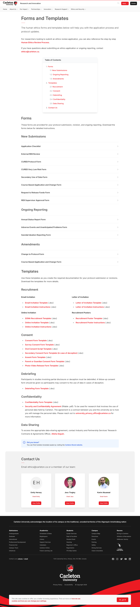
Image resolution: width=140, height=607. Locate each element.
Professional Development (17, 542)
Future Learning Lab (46, 550)
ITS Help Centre (71, 550)
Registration (70, 548)
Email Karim (104, 496)
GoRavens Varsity (122, 539)
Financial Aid (13, 545)
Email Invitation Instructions (37, 307)
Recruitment (58, 87)
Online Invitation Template (37, 322)
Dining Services (97, 548)
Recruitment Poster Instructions (90, 322)
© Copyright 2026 (81, 584)
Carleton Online (45, 548)
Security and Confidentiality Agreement (43, 406)
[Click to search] (118, 3)
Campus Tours (13, 548)
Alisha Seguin (58, 434)
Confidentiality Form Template (38, 402)
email (26, 559)
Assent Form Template (35, 357)
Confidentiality (59, 99)
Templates (52, 83)
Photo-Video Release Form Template (41, 366)
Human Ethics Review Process (35, 42)
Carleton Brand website (73, 445)
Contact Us (52, 108)
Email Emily (36, 496)
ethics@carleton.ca (30, 51)
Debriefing (57, 95)
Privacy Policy (57, 584)
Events (94, 539)
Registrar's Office (72, 545)
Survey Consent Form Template (39, 345)
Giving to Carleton (122, 533)
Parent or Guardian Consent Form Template (44, 361)
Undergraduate (14, 533)
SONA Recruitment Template (38, 318)
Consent (56, 91)
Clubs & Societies (97, 550)
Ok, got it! (122, 600)
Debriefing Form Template (37, 388)
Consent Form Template (36, 340)
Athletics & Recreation (124, 536)
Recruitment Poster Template (89, 318)
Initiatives (12, 550)
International (13, 539)
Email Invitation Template (36, 303)
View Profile (36, 503)
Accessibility (68, 584)
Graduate (12, 536)
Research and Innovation (30, 3)
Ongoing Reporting (60, 75)
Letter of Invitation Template (88, 303)
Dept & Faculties (71, 536)
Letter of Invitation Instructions (90, 307)
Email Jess (70, 496)
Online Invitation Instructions (38, 327)
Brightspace (43, 536)
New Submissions (59, 70)
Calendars (43, 545)
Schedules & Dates (46, 533)
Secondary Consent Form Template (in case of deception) (51, 353)
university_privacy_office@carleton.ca (93, 413)
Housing (69, 542)
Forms (50, 67)
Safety (94, 545)
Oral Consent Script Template (38, 349)
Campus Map (96, 533)
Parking (94, 542)
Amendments (58, 79)
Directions (95, 536)
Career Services (71, 533)
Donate (133, 3)
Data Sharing (58, 103)
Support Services (45, 542)
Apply (124, 3)
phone (20, 559)
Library (42, 539)
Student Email (70, 539)
